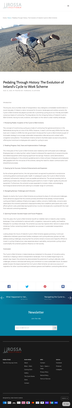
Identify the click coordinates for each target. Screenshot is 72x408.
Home (4, 18)
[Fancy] (63, 286)
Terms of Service (45, 379)
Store (26, 379)
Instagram (59, 369)
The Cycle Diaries (29, 376)
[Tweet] (27, 286)
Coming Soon (28, 369)
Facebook (59, 363)
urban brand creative (16, 398)
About (26, 363)
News (9, 18)
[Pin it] (45, 286)
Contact (26, 383)
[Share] (9, 286)
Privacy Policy (44, 372)
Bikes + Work (28, 366)
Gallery (26, 373)
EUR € (64, 398)
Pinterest (58, 366)
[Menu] (67, 6)
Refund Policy (44, 375)
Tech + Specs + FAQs (45, 367)
